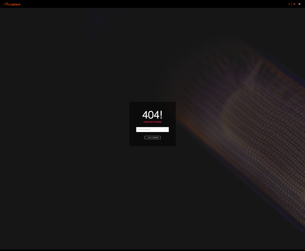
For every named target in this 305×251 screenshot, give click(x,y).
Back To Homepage (153, 137)
